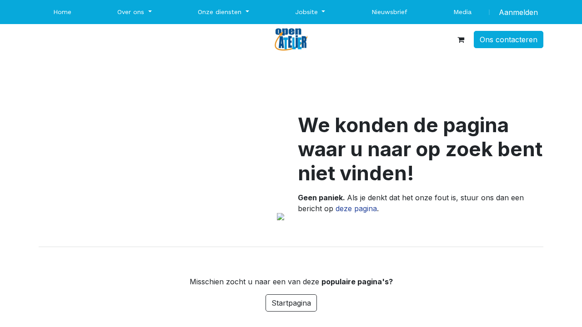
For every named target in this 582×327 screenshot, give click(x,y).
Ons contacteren (508, 39)
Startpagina (291, 302)
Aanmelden (518, 12)
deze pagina (356, 208)
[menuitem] (62, 12)
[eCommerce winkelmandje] (460, 39)
